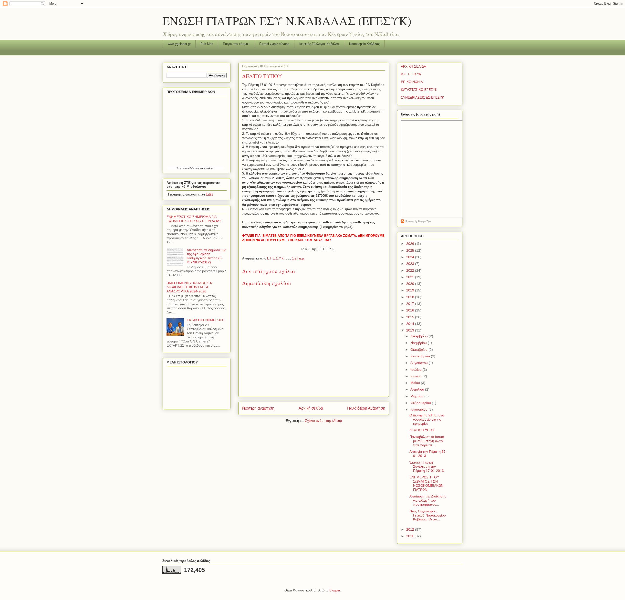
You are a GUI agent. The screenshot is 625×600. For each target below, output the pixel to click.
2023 (410, 264)
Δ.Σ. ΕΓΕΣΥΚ (411, 74)
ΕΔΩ (209, 194)
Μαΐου (415, 383)
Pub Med (206, 44)
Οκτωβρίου (419, 350)
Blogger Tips (424, 221)
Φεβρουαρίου (421, 403)
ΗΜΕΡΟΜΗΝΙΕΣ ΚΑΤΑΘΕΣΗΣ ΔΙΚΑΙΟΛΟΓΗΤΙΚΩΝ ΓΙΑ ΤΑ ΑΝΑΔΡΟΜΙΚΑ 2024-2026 (190, 287)
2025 (410, 250)
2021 (410, 277)
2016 (410, 310)
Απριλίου (417, 389)
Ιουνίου (416, 376)
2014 (410, 324)
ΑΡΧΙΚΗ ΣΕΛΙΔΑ (413, 66)
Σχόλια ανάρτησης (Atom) (323, 421)
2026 (410, 244)
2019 (410, 290)
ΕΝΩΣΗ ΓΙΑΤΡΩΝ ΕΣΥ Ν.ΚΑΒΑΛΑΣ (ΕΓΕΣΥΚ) (287, 20)
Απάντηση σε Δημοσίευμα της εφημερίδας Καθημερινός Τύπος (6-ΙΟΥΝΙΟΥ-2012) (206, 256)
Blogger (334, 590)
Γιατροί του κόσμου (236, 44)
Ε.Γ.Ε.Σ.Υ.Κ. (276, 258)
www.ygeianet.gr (179, 44)
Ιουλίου (416, 370)
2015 (410, 317)
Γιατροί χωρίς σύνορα (274, 44)
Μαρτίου (417, 396)
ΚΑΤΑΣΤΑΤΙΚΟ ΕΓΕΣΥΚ (419, 90)
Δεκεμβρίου (419, 336)
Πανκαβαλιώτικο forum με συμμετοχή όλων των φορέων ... (426, 441)
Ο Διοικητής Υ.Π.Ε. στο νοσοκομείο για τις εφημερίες (426, 419)
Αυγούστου (419, 363)
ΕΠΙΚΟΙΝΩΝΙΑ (412, 82)
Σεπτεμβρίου (420, 356)
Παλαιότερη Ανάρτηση (366, 408)
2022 (410, 270)
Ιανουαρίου (419, 409)
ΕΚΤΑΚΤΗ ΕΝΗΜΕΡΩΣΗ (206, 320)
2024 (410, 257)
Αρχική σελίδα (311, 408)
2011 (410, 536)
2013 (410, 330)
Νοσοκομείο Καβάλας (364, 44)
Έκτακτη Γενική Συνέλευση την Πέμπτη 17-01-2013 (426, 466)
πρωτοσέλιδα (187, 168)
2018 (410, 297)
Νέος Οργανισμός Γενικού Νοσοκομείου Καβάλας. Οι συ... (427, 515)
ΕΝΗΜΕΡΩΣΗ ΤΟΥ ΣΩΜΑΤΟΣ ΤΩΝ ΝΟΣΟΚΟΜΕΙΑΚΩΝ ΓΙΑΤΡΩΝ (426, 483)
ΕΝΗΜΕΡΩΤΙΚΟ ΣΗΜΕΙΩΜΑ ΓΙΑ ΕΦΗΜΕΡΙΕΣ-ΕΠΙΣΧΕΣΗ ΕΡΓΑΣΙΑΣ (194, 219)
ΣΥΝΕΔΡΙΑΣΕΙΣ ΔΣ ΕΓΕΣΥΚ (422, 97)
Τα (178, 168)
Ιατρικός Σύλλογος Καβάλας (319, 44)
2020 (410, 284)
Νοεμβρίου (419, 343)
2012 (410, 529)
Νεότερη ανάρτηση (258, 408)
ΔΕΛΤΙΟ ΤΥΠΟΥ (421, 430)
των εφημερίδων (204, 168)
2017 (410, 304)
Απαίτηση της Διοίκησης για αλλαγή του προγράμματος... (427, 500)
